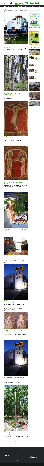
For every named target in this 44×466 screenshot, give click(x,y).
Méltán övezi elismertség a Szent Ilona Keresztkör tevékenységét (15, 433)
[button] (9, 6)
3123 (16, 10)
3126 (20, 10)
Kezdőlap (5, 9)
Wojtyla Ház (6, 457)
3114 (7, 10)
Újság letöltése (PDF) (20, 6)
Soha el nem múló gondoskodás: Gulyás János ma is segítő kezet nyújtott (37, 65)
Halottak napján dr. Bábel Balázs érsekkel (13, 138)
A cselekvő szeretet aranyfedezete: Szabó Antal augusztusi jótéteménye (37, 72)
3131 (25, 10)
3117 (10, 10)
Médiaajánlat (26, 6)
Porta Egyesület (6, 458)
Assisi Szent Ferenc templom (10, 46)
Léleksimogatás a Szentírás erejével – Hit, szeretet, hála (37, 77)
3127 (21, 10)
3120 (13, 10)
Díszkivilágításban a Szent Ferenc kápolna (14, 377)
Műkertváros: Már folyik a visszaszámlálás (13, 302)
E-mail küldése (32, 6)
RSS (10, 449)
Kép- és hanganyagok (13, 6)
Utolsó (4, 11)
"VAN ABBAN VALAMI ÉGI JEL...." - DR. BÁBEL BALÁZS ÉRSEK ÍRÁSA (15, 230)
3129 (23, 10)
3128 (22, 10)
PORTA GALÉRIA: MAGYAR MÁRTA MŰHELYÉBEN (14, 182)
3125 (19, 10)
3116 (9, 10)
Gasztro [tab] (38, 47)
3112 (5, 10)
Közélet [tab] (35, 47)
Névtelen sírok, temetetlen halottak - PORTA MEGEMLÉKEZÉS (14, 94)
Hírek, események (5, 44)
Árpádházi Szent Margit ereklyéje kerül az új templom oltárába (14, 331)
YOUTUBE (15, 449)
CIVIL (8, 3)
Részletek (5, 262)
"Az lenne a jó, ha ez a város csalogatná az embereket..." (14, 257)
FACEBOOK (6, 449)
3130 (24, 10)
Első (4, 10)
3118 (11, 10)
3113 (6, 10)
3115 (8, 10)
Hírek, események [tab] (31, 48)
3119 (12, 10)
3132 (26, 10)
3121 (14, 10)
